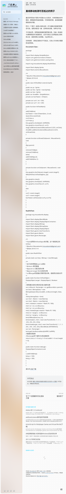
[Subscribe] (19, 19)
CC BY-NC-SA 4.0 (49, 472)
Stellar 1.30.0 (42, 471)
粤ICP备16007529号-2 (42, 476)
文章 (30, 3)
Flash (34, 3)
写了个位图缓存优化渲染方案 (35, 397)
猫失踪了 (60, 396)
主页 (27, 3)
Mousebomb (33, 471)
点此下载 (33, 369)
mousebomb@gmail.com (51, 76)
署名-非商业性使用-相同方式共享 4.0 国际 (45, 381)
